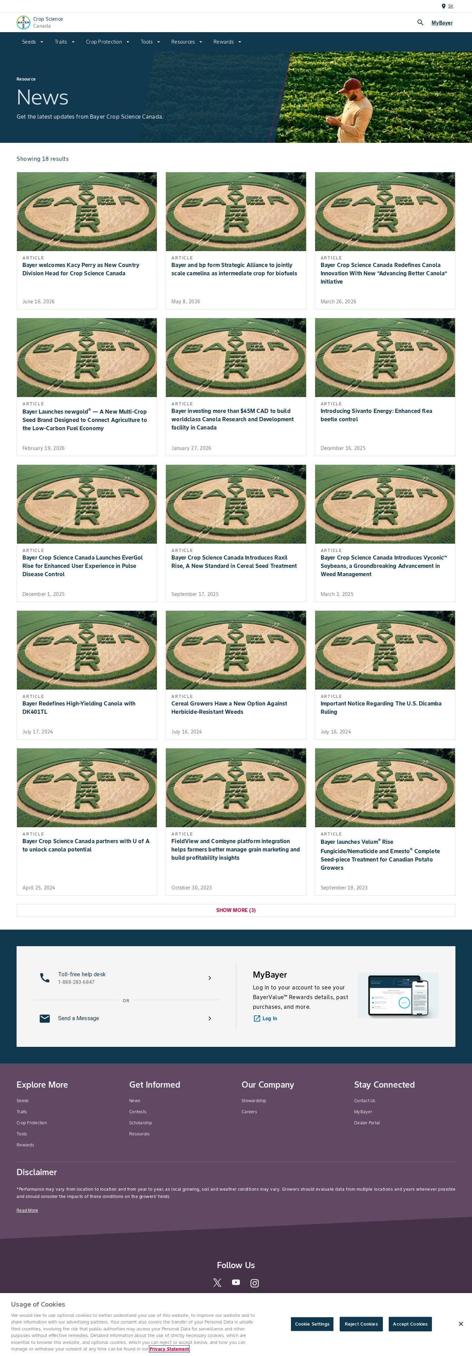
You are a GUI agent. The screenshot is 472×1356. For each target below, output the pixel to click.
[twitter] (217, 1285)
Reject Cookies (361, 1324)
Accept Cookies (410, 1324)
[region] (236, 1324)
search (420, 22)
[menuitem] (33, 42)
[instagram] (255, 1286)
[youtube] (236, 1284)
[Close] (461, 1323)
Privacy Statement (169, 1349)
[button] (126, 978)
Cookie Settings (312, 1324)
